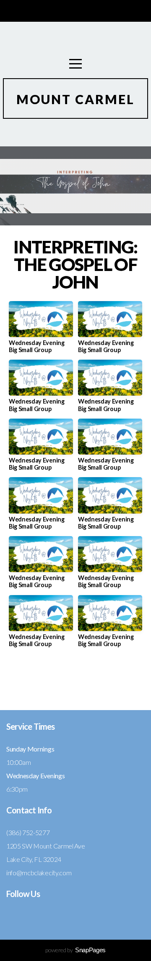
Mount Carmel (75, 99)
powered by (75, 949)
